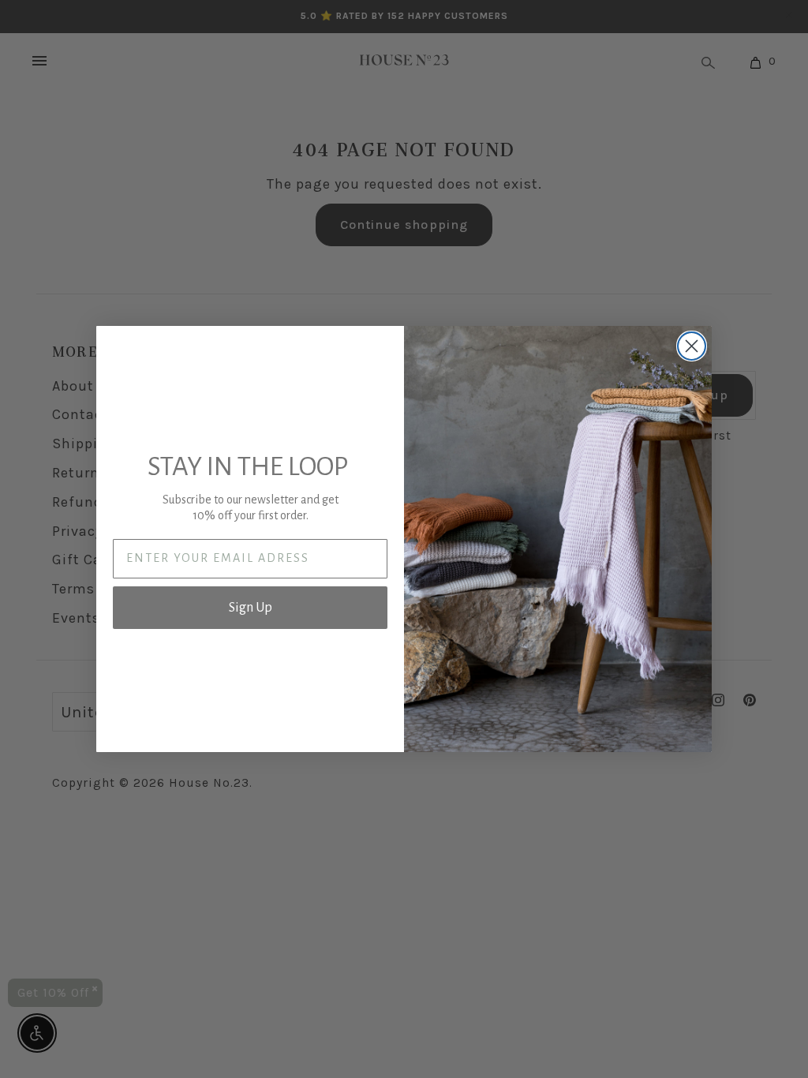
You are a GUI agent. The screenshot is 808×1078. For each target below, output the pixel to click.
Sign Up (250, 608)
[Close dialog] (691, 346)
